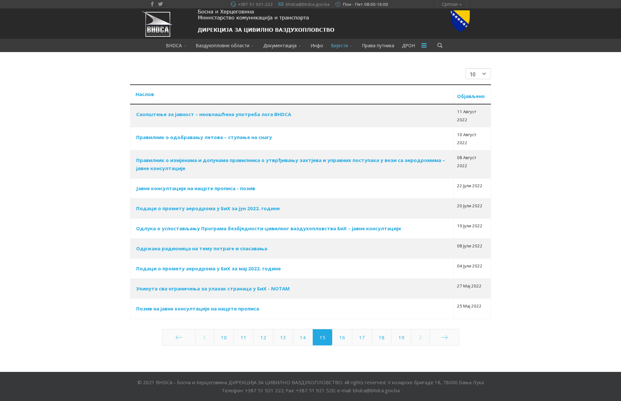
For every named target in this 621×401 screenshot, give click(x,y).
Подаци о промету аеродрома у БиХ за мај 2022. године (208, 268)
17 (362, 337)
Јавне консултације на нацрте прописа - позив (195, 188)
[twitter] (160, 4)
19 (401, 337)
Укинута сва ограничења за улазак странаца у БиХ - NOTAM (213, 288)
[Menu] (424, 45)
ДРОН (408, 45)
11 (243, 337)
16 (342, 337)
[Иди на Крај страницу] (444, 337)
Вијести (339, 45)
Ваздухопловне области (222, 45)
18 (382, 337)
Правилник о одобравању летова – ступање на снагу (204, 137)
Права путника (378, 45)
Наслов (145, 94)
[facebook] (152, 4)
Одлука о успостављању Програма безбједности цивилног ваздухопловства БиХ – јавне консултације (268, 228)
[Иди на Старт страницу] (178, 337)
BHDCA (174, 45)
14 (303, 337)
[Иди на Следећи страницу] (420, 337)
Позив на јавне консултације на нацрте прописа (197, 308)
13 (283, 337)
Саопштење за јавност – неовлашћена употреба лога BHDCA (213, 114)
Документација (280, 45)
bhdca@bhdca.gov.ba (308, 4)
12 (263, 337)
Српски (450, 4)
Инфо (316, 45)
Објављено (471, 96)
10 (224, 337)
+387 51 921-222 (255, 4)
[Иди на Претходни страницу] (205, 337)
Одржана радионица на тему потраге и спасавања (201, 248)
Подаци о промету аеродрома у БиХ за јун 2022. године (208, 208)
